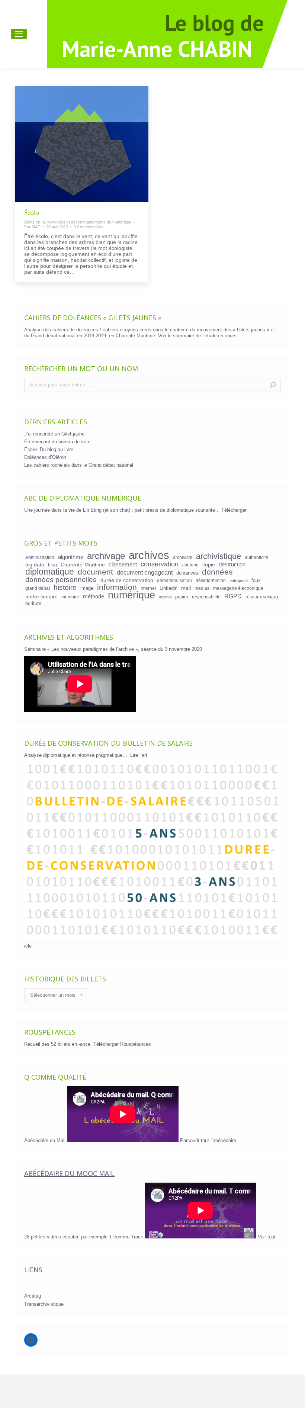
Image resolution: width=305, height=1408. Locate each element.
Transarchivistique (44, 1304)
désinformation (211, 580)
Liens (33, 1269)
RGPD (233, 596)
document (95, 572)
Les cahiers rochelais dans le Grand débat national (78, 465)
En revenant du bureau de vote (57, 441)
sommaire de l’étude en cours (205, 335)
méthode (93, 596)
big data (34, 565)
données (217, 572)
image (86, 588)
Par (32, 227)
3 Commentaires (88, 227)
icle (28, 946)
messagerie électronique (238, 588)
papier (181, 596)
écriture (33, 603)
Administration (39, 557)
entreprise (238, 580)
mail (186, 588)
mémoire (70, 596)
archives (149, 555)
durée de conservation (126, 580)
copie (208, 565)
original (165, 597)
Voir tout (267, 1237)
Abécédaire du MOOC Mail (69, 1173)
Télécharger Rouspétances (122, 1044)
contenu (190, 564)
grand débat (37, 588)
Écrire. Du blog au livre (48, 449)
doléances (187, 573)
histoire (65, 588)
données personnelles (61, 580)
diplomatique (49, 572)
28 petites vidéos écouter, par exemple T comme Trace (84, 1237)
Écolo (31, 213)
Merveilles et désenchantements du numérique (89, 222)
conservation (160, 564)
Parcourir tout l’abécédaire (208, 1140)
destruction (232, 565)
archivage (106, 556)
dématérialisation (174, 580)
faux (256, 580)
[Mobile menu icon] (19, 34)
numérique (131, 595)
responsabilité (206, 596)
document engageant (145, 572)
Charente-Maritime (83, 565)
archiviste (182, 557)
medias (202, 588)
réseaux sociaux (262, 596)
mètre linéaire (41, 596)
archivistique (218, 556)
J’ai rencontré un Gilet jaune (54, 434)
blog (52, 564)
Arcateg (32, 1296)
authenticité (256, 557)
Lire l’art (138, 755)
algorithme (70, 557)
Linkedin (168, 588)
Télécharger (234, 510)
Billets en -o (34, 222)
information (117, 587)
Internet (148, 588)
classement (123, 565)
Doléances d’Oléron (45, 457)
